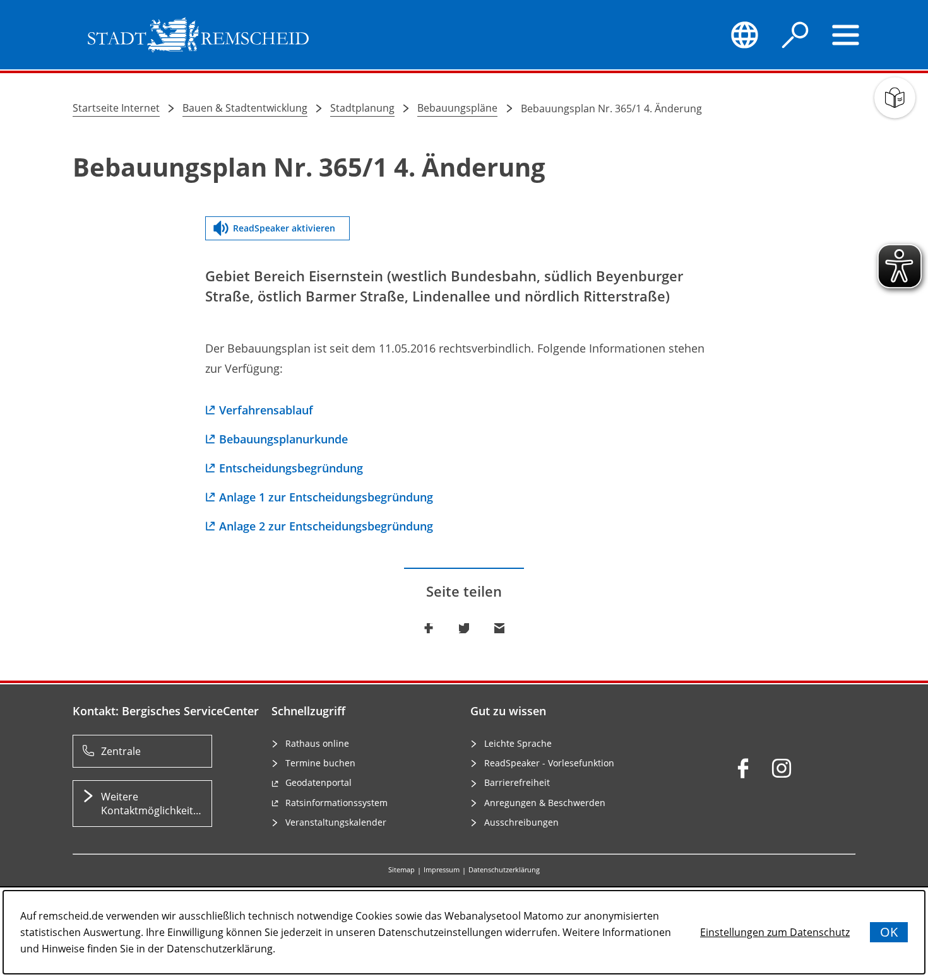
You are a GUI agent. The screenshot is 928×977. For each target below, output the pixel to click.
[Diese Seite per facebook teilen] (429, 628)
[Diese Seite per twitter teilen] (464, 628)
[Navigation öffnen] (846, 34)
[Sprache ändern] (744, 34)
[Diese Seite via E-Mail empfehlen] (499, 628)
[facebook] (743, 768)
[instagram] (781, 768)
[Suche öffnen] (795, 34)
